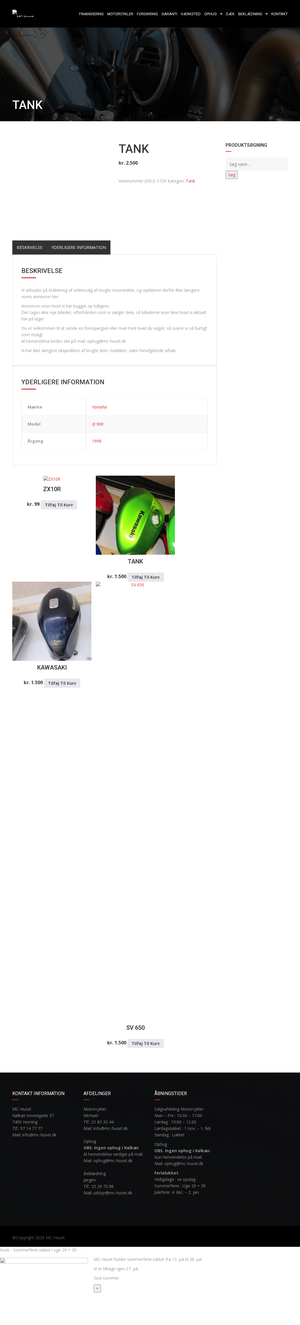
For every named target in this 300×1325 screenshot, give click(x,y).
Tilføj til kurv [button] (59, 505)
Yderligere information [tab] (78, 247)
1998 (96, 441)
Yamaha (99, 407)
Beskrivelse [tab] (29, 247)
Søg (231, 174)
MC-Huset (55, 1237)
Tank (190, 181)
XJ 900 (97, 424)
